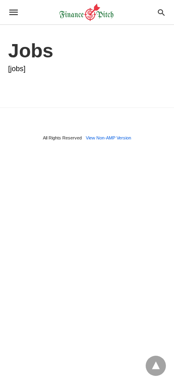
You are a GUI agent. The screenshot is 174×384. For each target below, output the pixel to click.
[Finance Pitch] (86, 12)
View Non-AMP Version (108, 137)
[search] (161, 12)
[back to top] (156, 366)
